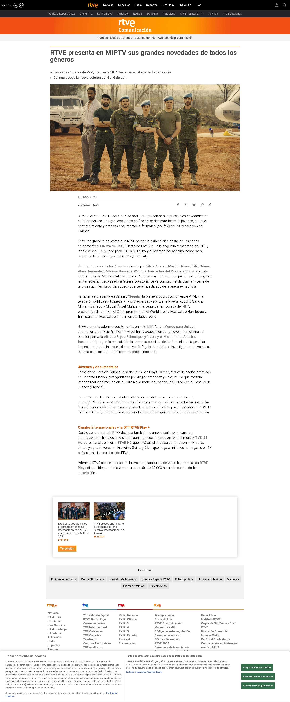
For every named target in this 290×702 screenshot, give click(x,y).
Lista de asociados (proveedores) (144, 672)
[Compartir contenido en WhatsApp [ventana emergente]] (202, 204)
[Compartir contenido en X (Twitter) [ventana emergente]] (186, 204)
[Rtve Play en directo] (15, 5)
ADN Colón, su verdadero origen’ (113, 402)
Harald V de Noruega (123, 579)
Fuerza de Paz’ (136, 246)
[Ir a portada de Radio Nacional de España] (135, 606)
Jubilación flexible (210, 579)
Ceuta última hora (92, 579)
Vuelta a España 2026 (156, 579)
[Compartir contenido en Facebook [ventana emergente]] (178, 204)
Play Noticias (158, 586)
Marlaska (233, 579)
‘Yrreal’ (141, 256)
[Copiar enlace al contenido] (210, 204)
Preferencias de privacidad (258, 685)
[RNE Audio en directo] (21, 5)
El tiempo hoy (184, 579)
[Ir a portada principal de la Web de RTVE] (64, 605)
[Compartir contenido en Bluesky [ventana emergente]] (194, 204)
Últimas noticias (133, 586)
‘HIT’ (113, 72)
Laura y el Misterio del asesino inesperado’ (169, 251)
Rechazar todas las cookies (258, 676)
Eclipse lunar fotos (63, 579)
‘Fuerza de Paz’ (81, 72)
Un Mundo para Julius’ (115, 251)
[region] (145, 676)
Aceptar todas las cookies (257, 667)
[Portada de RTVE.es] (93, 5)
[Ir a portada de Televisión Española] (99, 606)
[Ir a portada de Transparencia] (198, 606)
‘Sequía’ (101, 72)
